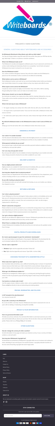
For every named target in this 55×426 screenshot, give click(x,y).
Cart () (28, 1)
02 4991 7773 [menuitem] (20, 1)
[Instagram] (6, 402)
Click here (34, 239)
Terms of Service (7, 373)
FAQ (4, 358)
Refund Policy (6, 367)
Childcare (5, 387)
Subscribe (47, 415)
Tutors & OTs (6, 390)
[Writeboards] (27, 20)
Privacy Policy (20, 321)
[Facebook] (4, 402)
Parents (4, 381)
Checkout (35, 1)
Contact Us (5, 364)
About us (5, 361)
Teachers (5, 384)
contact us (8, 285)
